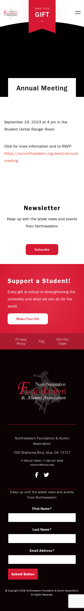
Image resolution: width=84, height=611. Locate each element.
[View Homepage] (16, 12)
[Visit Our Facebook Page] (36, 475)
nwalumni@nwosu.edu (42, 464)
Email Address (41, 550)
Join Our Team (62, 341)
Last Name (41, 529)
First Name (41, 508)
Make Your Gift (27, 318)
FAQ (42, 341)
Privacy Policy (21, 341)
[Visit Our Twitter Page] (46, 475)
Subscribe (42, 249)
